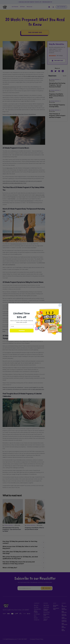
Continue (22, 330)
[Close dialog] (60, 305)
